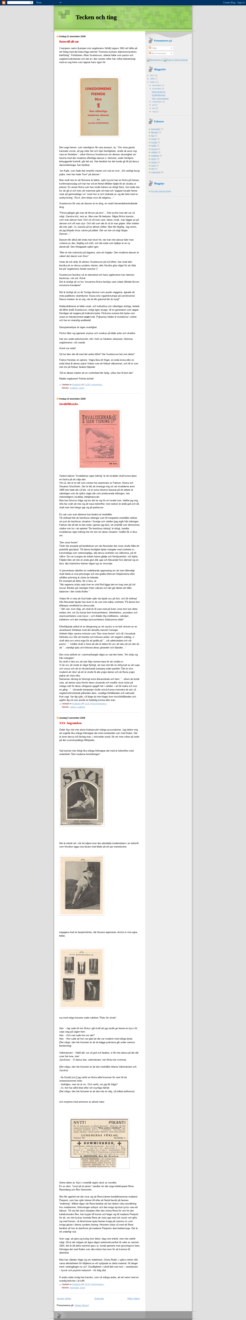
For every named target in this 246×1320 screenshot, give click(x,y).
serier (153, 159)
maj (154, 111)
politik (153, 145)
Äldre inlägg (133, 1298)
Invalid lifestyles (68, 404)
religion (73, 707)
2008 (152, 82)
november (157, 88)
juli (153, 105)
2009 (152, 79)
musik (153, 139)
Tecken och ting (96, 17)
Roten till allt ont (69, 41)
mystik (154, 142)
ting (152, 169)
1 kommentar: (96, 384)
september (157, 102)
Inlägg (154, 48)
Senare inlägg (64, 1298)
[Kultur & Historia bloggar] (176, 60)
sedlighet (74, 388)
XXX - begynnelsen (70, 723)
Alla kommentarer (159, 53)
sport (153, 165)
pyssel (154, 149)
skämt (81, 388)
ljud (152, 136)
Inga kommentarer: (98, 703)
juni (154, 108)
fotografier (74, 1288)
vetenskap (155, 172)
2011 (152, 75)
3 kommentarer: (97, 1284)
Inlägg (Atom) (82, 1305)
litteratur (154, 132)
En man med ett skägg (161, 191)
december (157, 85)
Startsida (99, 1298)
